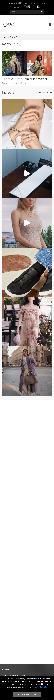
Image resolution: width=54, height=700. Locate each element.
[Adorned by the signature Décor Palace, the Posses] (27, 124)
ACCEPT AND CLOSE (27, 694)
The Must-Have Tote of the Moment (25, 78)
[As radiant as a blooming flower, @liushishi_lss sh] (27, 321)
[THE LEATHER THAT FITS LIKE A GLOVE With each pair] (27, 272)
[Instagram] (29, 7)
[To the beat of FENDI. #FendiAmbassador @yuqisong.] (27, 173)
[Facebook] (25, 7)
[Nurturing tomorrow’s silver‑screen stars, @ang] (27, 223)
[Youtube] (38, 7)
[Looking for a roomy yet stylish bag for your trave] (27, 371)
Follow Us (44, 92)
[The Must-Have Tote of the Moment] (27, 63)
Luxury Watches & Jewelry (14, 675)
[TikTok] (33, 7)
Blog (25, 83)
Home (5, 37)
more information (41, 687)
